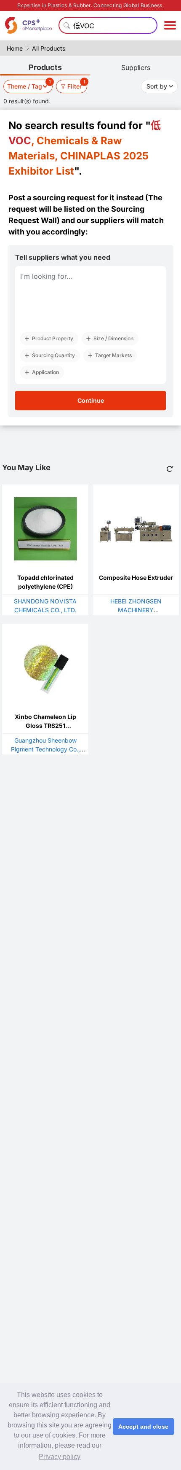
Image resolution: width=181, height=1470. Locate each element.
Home (15, 48)
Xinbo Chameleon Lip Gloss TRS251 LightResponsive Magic (45, 725)
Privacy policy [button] (59, 1456)
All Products (48, 48)
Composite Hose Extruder (136, 577)
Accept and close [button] (143, 1426)
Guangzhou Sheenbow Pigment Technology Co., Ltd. (45, 749)
